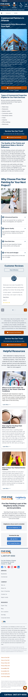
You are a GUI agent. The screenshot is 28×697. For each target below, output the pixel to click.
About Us (3, 588)
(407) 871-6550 (9, 556)
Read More (6, 297)
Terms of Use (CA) (5, 660)
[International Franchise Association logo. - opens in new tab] (3, 622)
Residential (4, 573)
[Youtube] (15, 567)
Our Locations (4, 611)
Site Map (3, 614)
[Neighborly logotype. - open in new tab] (4, 1)
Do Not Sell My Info (5, 673)
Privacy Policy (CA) (5, 665)
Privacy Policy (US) (5, 662)
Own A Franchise (5, 591)
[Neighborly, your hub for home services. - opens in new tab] (21, 498)
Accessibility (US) (5, 668)
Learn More (6, 404)
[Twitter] (5, 567)
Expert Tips (4, 605)
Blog (2, 608)
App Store (15, 539)
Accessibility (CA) (5, 671)
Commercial (4, 577)
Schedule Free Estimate (14, 6)
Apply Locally (4, 597)
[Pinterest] (9, 567)
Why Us (3, 585)
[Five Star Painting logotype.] (7, 498)
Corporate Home (5, 617)
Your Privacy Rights (5, 676)
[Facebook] (2, 567)
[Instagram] (12, 567)
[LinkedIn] (18, 567)
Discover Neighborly (13, 527)
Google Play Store (15, 543)
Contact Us (4, 594)
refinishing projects (8, 359)
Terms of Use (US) (5, 657)
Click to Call (21, 6)
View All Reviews (14, 270)
